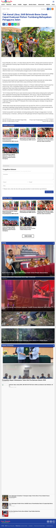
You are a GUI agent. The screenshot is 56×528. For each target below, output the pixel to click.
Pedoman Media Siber (39, 525)
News (14, 21)
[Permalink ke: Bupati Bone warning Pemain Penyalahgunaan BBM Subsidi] (28, 132)
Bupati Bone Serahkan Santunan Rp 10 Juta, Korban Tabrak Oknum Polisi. (27, 228)
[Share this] (3, 24)
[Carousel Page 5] (53, 275)
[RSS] (53, 9)
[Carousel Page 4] (52, 275)
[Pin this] (9, 24)
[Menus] (53, 1)
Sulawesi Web (24, 525)
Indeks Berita (49, 525)
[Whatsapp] (15, 24)
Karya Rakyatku (11, 525)
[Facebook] (48, 9)
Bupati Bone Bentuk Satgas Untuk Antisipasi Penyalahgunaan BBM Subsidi (10, 140)
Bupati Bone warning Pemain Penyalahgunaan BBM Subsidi (28, 212)
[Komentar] (18, 24)
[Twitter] (50, 9)
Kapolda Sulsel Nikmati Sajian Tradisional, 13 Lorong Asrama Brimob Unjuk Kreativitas (45, 140)
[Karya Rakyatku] (6, 1)
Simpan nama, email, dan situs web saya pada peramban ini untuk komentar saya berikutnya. (25, 188)
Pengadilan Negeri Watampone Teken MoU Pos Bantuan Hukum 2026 (24, 380)
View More (28, 236)
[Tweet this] (6, 24)
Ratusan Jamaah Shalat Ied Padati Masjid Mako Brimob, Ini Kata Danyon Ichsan (14, 120)
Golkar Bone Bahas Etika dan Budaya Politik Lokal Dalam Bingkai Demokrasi (26, 272)
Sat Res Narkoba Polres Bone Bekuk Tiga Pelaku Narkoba (24, 511)
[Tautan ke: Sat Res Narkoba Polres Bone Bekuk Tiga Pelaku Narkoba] (5, 513)
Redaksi (31, 525)
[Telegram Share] (12, 24)
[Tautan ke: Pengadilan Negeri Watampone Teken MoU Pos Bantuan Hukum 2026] (28, 363)
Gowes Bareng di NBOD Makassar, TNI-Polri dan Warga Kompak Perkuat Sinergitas (8, 228)
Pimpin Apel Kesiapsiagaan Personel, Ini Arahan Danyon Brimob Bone (41, 120)
